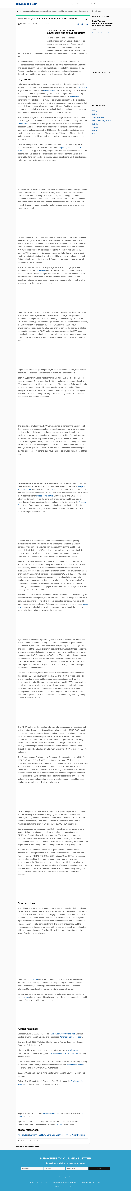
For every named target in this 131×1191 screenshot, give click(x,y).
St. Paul (59, 1125)
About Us (39, 1182)
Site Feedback (56, 1182)
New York (27, 489)
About (100, 32)
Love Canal (55, 489)
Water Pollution (78, 1135)
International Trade (75, 1065)
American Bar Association (71, 1037)
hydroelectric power (44, 496)
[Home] (26, 4)
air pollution (41, 270)
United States (49, 90)
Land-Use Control (54, 1135)
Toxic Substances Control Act (62, 1034)
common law (32, 979)
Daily (99, 1182)
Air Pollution (23, 1135)
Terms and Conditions (87, 1182)
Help (47, 1182)
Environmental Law (51, 1113)
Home (32, 1182)
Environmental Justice (59, 1053)
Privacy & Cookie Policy (70, 1182)
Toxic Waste (73, 1050)
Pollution (67, 1135)
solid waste (82, 87)
